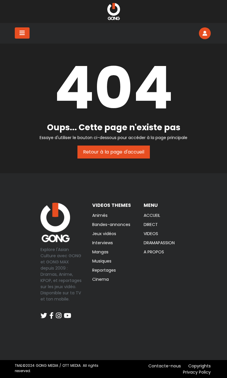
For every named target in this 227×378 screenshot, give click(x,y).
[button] (205, 33)
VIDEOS (151, 234)
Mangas (100, 252)
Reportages (104, 270)
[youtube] (67, 313)
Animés (100, 215)
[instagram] (58, 313)
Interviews (102, 243)
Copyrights (199, 366)
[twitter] (43, 313)
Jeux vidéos (104, 234)
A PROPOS (154, 252)
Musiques (101, 261)
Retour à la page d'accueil (113, 151)
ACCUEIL (152, 215)
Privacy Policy (197, 372)
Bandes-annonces (111, 224)
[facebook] (51, 313)
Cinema (100, 279)
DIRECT (151, 224)
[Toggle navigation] (22, 33)
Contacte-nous (164, 366)
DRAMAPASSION (159, 243)
